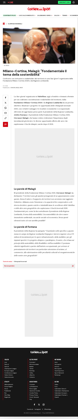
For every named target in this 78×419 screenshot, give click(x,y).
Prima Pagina (8, 386)
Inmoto (57, 366)
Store (6, 389)
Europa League (9, 371)
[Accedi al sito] (73, 2)
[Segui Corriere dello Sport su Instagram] (43, 404)
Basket (31, 366)
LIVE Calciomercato (27, 15)
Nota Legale (33, 389)
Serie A (6, 364)
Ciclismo (32, 377)
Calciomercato (9, 377)
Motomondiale (34, 364)
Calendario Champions (62, 391)
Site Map (7, 395)
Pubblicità (7, 391)
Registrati (7, 397)
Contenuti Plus (9, 15)
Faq (30, 399)
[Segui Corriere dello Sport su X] (39, 404)
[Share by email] (5, 112)
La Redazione (33, 386)
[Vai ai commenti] (5, 124)
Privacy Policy (33, 395)
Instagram (38, 409)
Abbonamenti (8, 384)
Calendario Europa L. (61, 393)
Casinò (57, 397)
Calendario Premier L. (61, 395)
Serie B (6, 366)
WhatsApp (47, 409)
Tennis (64, 15)
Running (31, 371)
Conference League (10, 373)
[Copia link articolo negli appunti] (5, 118)
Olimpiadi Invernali (15, 24)
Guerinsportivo (59, 371)
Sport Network (59, 373)
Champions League (10, 368)
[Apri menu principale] (4, 2)
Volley (31, 373)
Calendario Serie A (44, 15)
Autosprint (58, 364)
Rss (5, 393)
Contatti (32, 384)
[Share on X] (5, 102)
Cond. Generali (34, 397)
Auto (56, 362)
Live (11, 2)
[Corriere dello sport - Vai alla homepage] (39, 9)
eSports (32, 375)
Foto (56, 386)
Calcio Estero (8, 375)
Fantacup (57, 375)
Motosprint (58, 368)
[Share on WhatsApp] (5, 107)
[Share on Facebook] (5, 97)
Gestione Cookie (34, 391)
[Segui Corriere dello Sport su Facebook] (34, 404)
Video (56, 384)
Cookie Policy (33, 393)
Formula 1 (32, 362)
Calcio (57, 15)
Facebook (30, 409)
